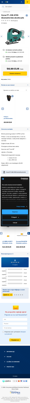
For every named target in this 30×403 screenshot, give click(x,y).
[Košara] (27, 2)
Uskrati (15, 222)
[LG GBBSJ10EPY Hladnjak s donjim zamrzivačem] (8, 229)
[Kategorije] (2, 2)
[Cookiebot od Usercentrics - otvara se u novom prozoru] (21, 179)
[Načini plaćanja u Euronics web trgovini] (15, 381)
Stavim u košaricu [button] (15, 73)
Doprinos (15, 211)
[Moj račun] (21, 2)
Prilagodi (14, 217)
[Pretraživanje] (27, 7)
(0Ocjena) (14, 20)
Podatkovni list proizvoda (22, 235)
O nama (15, 376)
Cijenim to (6, 294)
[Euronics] (6, 2)
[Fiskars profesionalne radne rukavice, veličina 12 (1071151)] (9, 105)
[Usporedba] (12, 96)
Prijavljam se (15, 340)
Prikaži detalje (21, 206)
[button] (1, 36)
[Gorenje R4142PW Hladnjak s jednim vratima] (22, 229)
